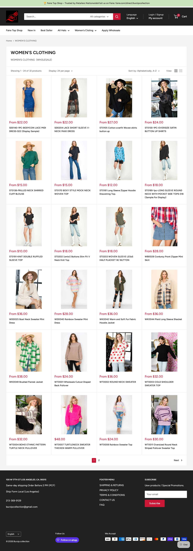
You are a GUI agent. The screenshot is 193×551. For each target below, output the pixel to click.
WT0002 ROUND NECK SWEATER (118, 382)
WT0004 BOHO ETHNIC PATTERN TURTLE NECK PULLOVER (27, 446)
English (11, 534)
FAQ (102, 504)
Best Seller (46, 30)
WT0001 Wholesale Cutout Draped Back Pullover (72, 384)
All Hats (62, 30)
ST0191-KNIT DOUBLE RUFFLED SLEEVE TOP (26, 258)
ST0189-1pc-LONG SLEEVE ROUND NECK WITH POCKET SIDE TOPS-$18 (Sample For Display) (164, 194)
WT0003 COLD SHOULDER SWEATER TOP (159, 384)
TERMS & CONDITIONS (112, 495)
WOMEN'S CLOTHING (26, 40)
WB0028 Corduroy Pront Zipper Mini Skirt (164, 258)
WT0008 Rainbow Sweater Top (116, 444)
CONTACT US (107, 500)
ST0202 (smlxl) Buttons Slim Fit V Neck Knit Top (72, 258)
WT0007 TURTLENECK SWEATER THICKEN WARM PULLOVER (72, 446)
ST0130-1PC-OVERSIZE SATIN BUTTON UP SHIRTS (161, 129)
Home (9, 40)
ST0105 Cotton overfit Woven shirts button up (118, 129)
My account (156, 18)
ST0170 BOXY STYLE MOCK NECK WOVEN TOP (72, 192)
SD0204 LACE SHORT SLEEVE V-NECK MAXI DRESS (72, 129)
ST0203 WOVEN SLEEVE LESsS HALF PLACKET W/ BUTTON (116, 258)
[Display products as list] (181, 70)
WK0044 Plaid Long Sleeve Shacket (163, 319)
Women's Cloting (84, 30)
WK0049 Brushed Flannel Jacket (26, 382)
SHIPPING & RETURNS (112, 485)
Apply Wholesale (111, 30)
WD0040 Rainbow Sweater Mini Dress (71, 321)
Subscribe (154, 503)
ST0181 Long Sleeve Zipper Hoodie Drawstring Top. (118, 192)
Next (176, 460)
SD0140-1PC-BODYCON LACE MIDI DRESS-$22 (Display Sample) (27, 129)
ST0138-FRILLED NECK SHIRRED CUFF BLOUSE (26, 192)
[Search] (117, 16)
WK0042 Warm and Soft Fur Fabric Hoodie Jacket (118, 321)
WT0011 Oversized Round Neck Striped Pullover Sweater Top (161, 446)
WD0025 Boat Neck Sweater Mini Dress (26, 321)
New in (31, 30)
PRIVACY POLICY (109, 490)
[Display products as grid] (176, 70)
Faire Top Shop (14, 30)
